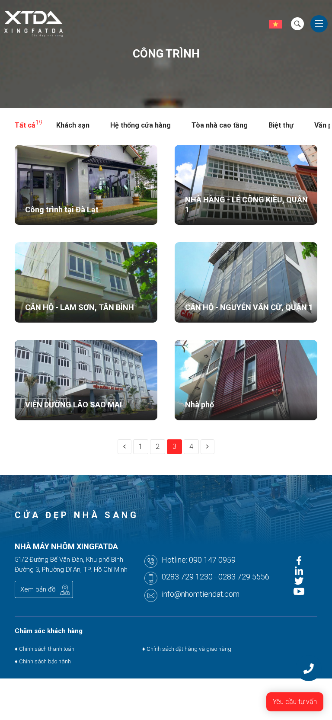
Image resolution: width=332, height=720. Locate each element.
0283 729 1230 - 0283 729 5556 (215, 576)
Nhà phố (199, 404)
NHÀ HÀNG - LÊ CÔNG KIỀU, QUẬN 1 (246, 204)
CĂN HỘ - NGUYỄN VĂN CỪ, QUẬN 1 (249, 307)
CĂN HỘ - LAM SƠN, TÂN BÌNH (79, 307)
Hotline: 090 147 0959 (199, 559)
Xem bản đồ (37, 589)
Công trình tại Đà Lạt (62, 209)
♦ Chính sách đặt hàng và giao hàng (186, 649)
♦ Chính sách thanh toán (44, 649)
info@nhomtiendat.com (200, 593)
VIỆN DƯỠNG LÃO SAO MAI (73, 404)
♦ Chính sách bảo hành (43, 661)
